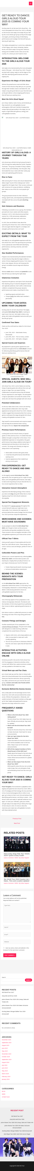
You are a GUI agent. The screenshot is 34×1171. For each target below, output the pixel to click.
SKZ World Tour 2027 (8, 992)
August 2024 (5, 1062)
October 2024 (6, 1056)
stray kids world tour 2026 (9, 996)
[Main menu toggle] (30, 3)
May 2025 (5, 1051)
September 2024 (6, 1059)
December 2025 (6, 1040)
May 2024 (5, 1071)
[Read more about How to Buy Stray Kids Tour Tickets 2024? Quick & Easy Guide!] (17, 844)
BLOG (3, 1091)
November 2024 (6, 1054)
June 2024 (5, 1068)
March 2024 (5, 1073)
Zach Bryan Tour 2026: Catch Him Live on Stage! (17, 1134)
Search (4, 977)
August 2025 (5, 1045)
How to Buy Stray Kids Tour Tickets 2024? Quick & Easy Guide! (17, 854)
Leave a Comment (9, 858)
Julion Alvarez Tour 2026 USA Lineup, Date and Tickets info (17, 1122)
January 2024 (5, 1079)
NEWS (16, 858)
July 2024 (4, 1065)
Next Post (17, 823)
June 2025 (5, 1048)
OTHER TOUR (5, 1097)
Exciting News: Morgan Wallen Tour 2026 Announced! (17, 1131)
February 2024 (6, 1076)
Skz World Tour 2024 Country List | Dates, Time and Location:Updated (16, 880)
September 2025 (6, 1042)
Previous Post (17, 818)
